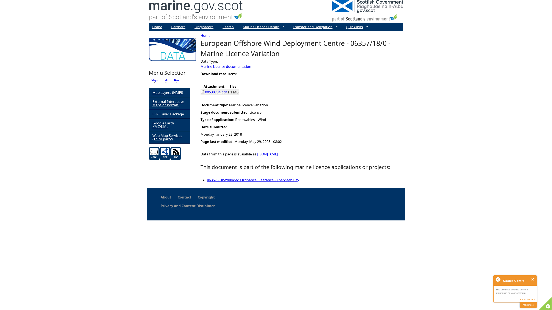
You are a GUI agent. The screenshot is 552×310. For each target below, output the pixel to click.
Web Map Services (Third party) (167, 137)
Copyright (206, 197)
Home (205, 35)
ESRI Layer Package (168, 114)
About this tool (527, 299)
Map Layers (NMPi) (167, 92)
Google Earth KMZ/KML (163, 125)
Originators (203, 27)
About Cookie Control (498, 279)
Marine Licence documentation (226, 66)
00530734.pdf (216, 92)
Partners (178, 27)
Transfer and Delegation (310, 27)
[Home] (196, 11)
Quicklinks (352, 27)
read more (528, 305)
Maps (155, 80)
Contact (184, 197)
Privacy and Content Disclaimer (188, 205)
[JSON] (262, 154)
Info (165, 80)
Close (533, 279)
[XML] (273, 154)
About (166, 197)
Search (228, 27)
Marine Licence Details (259, 27)
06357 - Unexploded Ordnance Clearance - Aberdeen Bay (253, 180)
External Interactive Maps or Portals (168, 103)
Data (176, 80)
